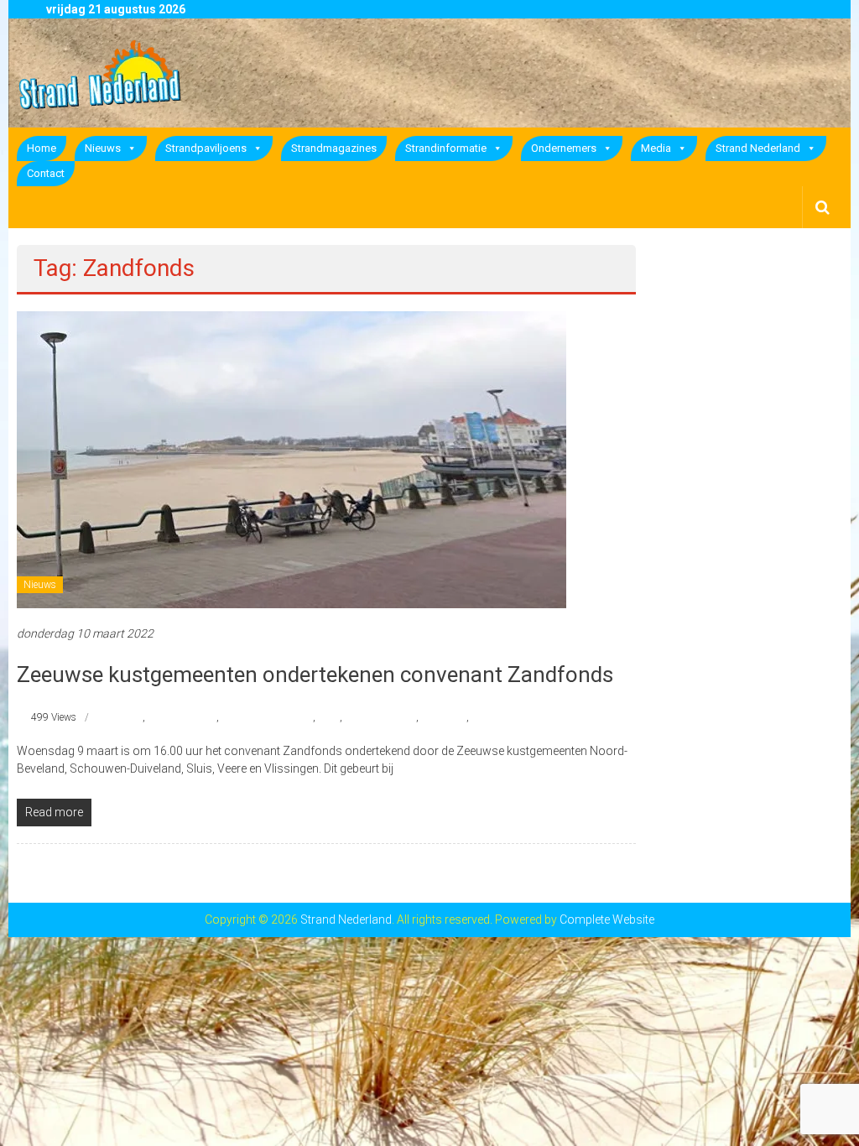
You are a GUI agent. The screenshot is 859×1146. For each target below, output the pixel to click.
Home (41, 148)
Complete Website (607, 919)
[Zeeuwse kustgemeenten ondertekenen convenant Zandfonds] (291, 459)
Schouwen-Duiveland (267, 717)
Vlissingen (443, 717)
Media (656, 148)
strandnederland (380, 717)
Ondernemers (563, 148)
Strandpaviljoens (206, 148)
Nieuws (103, 148)
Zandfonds (495, 717)
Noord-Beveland (182, 717)
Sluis (329, 717)
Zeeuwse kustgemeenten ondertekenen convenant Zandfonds (315, 674)
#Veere (129, 717)
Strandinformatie (446, 148)
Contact (46, 173)
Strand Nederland (758, 148)
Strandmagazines (334, 148)
